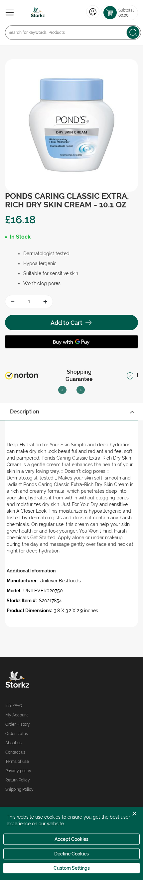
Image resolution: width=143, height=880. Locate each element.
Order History (17, 724)
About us (13, 743)
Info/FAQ (13, 705)
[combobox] (73, 32)
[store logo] (38, 12)
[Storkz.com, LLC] (38, 680)
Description (24, 411)
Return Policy (17, 780)
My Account (16, 715)
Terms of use (17, 761)
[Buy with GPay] (71, 341)
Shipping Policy (19, 789)
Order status (16, 733)
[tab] (71, 411)
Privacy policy (18, 771)
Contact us (15, 752)
